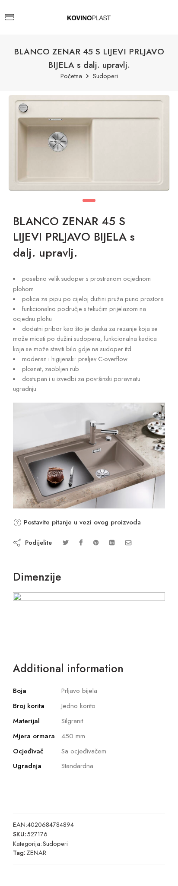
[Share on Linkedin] (111, 542)
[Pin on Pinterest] (96, 542)
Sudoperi (105, 76)
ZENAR (36, 852)
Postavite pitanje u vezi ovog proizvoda (81, 522)
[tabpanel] (89, 145)
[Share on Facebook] (81, 542)
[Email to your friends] (128, 542)
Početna (71, 76)
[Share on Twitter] (65, 542)
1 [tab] (89, 200)
